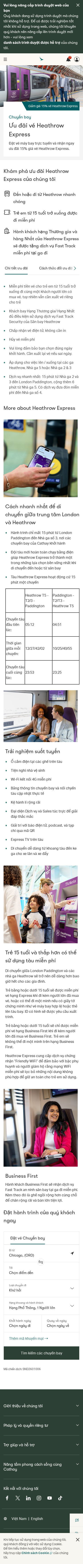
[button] (40, 1262)
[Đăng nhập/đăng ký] (76, 59)
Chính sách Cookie (35, 1553)
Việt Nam (19, 1518)
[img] (77, 5)
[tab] (16, 268)
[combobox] (41, 1288)
